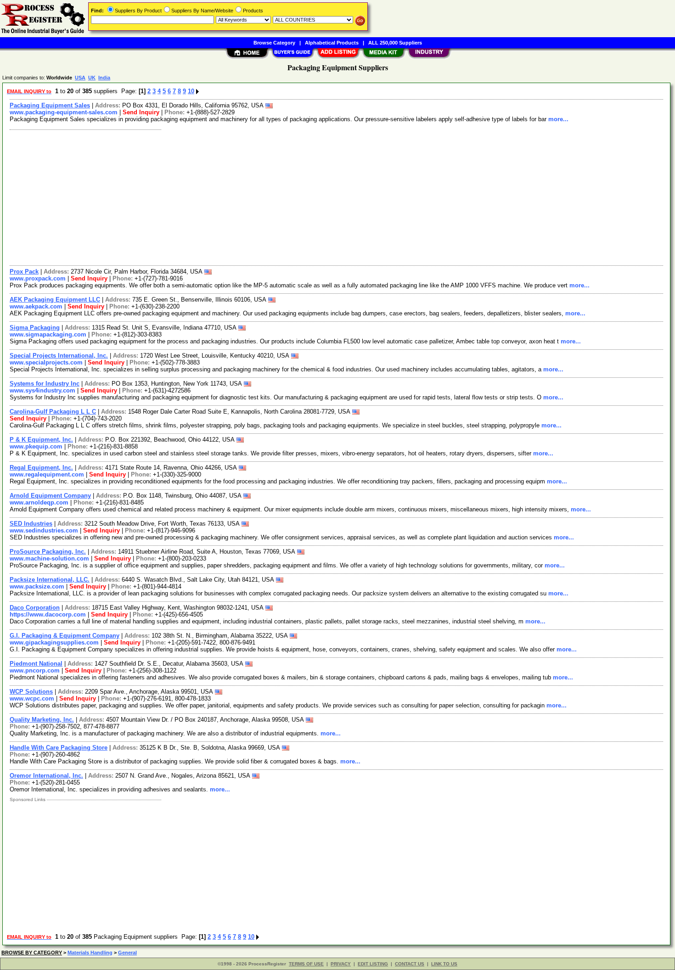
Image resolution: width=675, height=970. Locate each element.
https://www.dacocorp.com (48, 614)
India (104, 77)
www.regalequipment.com (47, 474)
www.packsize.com (37, 586)
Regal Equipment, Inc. (41, 467)
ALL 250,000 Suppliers (395, 42)
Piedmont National (36, 663)
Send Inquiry (141, 112)
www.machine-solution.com (49, 558)
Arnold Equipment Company (50, 495)
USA (80, 77)
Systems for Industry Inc (44, 383)
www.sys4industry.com (42, 390)
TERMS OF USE (306, 963)
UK (92, 77)
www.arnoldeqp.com (39, 502)
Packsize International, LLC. (50, 579)
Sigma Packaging (35, 327)
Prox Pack (24, 271)
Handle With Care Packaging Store (58, 747)
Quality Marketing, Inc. (42, 719)
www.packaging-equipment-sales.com (64, 112)
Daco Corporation (35, 607)
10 (191, 91)
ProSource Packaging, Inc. (48, 551)
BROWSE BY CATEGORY (31, 952)
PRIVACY (341, 963)
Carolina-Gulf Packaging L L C (53, 411)
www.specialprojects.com (46, 362)
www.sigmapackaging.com (48, 334)
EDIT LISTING (373, 963)
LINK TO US (444, 963)
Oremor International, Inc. (46, 775)
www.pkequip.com (36, 446)
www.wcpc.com (32, 698)
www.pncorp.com (35, 670)
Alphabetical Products (332, 42)
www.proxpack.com (38, 278)
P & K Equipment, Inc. (41, 439)
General (127, 952)
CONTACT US (409, 963)
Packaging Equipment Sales (50, 105)
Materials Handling (90, 952)
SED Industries (31, 523)
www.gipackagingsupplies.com (54, 642)
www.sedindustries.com (44, 530)
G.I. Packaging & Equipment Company (64, 635)
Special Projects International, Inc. (59, 355)
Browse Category (274, 42)
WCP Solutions (31, 691)
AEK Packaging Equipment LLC (55, 299)
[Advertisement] (281, 196)
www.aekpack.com (36, 306)
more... (558, 119)
